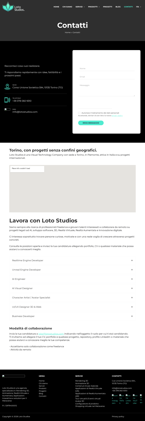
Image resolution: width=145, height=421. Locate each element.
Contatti (42, 396)
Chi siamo (43, 383)
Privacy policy (118, 416)
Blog (41, 393)
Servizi (42, 386)
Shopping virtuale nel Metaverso (90, 406)
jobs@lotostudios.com (51, 333)
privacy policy (117, 116)
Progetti (42, 391)
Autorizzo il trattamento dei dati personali (100, 113)
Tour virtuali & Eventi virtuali (87, 399)
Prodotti (42, 388)
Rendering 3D (81, 381)
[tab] (72, 260)
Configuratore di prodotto (87, 404)
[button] (84, 6)
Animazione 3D (82, 383)
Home (42, 381)
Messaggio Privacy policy (90, 101)
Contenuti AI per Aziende (86, 386)
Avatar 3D (79, 401)
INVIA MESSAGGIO (91, 123)
